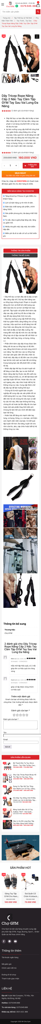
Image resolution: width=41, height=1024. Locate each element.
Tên (4, 732)
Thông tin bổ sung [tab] (20, 255)
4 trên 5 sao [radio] (23, 715)
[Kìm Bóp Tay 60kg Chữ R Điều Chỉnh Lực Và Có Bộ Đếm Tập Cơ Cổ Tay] (7, 801)
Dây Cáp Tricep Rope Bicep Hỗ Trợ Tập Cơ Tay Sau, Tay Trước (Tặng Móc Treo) (24, 777)
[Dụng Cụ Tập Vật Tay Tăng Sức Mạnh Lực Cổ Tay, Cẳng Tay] (7, 789)
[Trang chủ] (10, 4)
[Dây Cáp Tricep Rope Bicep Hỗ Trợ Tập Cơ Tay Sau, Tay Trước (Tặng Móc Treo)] (7, 778)
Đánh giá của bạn (20, 710)
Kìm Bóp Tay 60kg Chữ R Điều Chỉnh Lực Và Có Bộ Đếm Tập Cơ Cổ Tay (24, 800)
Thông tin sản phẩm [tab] (20, 251)
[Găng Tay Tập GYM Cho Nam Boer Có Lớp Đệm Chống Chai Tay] (11, 882)
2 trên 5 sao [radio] (17, 715)
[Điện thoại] (24, 4)
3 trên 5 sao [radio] (20, 715)
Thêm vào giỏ (32, 166)
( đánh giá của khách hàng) (22, 111)
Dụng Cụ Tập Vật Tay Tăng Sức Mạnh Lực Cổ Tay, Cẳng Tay (24, 788)
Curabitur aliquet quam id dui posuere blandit (20, 975)
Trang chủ (6, 18)
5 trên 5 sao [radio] (27, 715)
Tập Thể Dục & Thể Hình (23, 18)
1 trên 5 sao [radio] (14, 715)
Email (5, 739)
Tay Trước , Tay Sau (24, 21)
